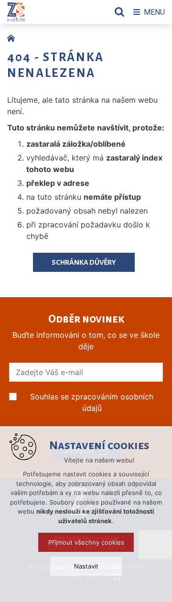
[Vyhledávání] (119, 12)
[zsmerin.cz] (13, 37)
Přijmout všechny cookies (86, 542)
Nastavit (86, 566)
